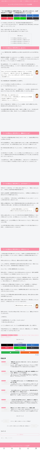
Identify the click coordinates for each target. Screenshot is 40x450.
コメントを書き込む (20, 434)
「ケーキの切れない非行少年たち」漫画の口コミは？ (20, 39)
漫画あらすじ (10, 335)
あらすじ (20, 335)
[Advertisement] (20, 121)
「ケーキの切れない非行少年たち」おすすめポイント (20, 41)
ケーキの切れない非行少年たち (34, 335)
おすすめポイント (25, 335)
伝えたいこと (4, 336)
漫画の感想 (15, 335)
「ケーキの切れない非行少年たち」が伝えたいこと (19, 43)
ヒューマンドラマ (4, 335)
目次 (18, 35)
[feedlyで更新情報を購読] (10, 352)
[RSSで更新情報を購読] (29, 352)
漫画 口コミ (9, 336)
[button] (33, 18)
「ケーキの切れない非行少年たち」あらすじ (18, 38)
